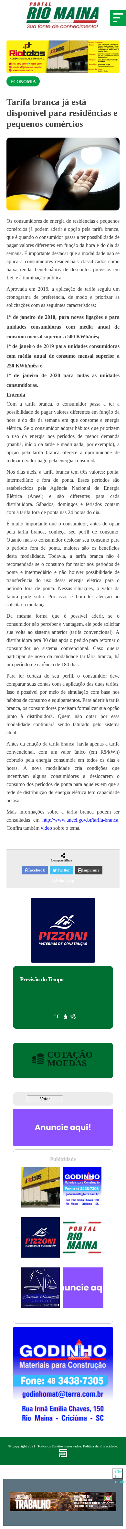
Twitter (63, 870)
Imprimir (91, 870)
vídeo (46, 828)
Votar (45, 1098)
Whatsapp (65, 880)
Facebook (36, 870)
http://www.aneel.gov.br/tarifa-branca (80, 820)
